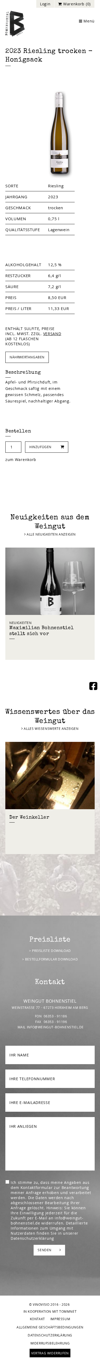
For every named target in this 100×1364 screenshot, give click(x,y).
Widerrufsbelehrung (50, 1343)
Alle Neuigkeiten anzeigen (51, 534)
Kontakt (37, 1319)
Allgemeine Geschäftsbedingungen (50, 1327)
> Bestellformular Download (50, 959)
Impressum (60, 1319)
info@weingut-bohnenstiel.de (55, 1027)
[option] (50, 604)
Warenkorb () (76, 3)
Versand (52, 333)
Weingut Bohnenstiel (15, 24)
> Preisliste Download (50, 950)
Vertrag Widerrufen (50, 1353)
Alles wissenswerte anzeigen (50, 728)
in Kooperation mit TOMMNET (50, 1311)
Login (45, 3)
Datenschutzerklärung (32, 1238)
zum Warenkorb (20, 459)
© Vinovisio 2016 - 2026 (49, 1304)
